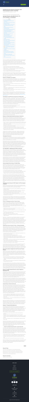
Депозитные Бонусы (6, 50)
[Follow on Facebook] (14, 382)
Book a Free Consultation (14, 371)
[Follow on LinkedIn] (12, 382)
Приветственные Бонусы (7, 39)
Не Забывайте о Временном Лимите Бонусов (9, 24)
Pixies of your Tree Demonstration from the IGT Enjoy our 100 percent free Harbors (12, 350)
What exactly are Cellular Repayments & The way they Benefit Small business (11, 349)
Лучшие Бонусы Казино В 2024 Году (8, 35)
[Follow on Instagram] (17, 382)
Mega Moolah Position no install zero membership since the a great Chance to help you (12, 352)
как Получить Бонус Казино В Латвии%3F (8, 51)
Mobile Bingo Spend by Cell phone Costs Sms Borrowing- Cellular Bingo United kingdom (13, 351)
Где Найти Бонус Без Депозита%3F (8, 54)
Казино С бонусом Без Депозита (7, 36)
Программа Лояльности (6, 23)
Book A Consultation (23, 4)
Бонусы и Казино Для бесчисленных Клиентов (9, 22)
